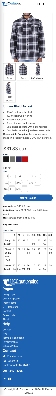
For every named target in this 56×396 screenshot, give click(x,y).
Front (9, 78)
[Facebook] (5, 379)
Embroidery (8, 210)
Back (23, 78)
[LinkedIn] (9, 379)
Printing (6, 206)
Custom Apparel (11, 298)
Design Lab (9, 294)
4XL (6, 188)
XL (6, 182)
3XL (31, 182)
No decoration (9, 218)
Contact (7, 311)
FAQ (5, 333)
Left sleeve (37, 78)
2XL (18, 182)
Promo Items (9, 302)
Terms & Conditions (13, 337)
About (6, 319)
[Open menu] (51, 4)
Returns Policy (10, 346)
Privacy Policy (10, 341)
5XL (18, 188)
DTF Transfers (10, 306)
